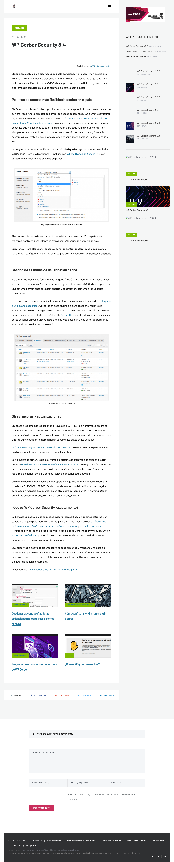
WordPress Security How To (80, 605)
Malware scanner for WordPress (81, 841)
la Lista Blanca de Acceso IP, (82, 154)
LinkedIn (109, 695)
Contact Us (37, 841)
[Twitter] (152, 856)
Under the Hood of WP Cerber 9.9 (141, 51)
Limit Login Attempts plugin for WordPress (59, 853)
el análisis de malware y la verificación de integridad (50, 464)
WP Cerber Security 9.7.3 (148, 136)
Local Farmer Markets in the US (65, 850)
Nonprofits (31, 845)
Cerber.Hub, (67, 315)
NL (128, 853)
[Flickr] (164, 856)
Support (17, 845)
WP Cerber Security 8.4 (101, 66)
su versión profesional (24, 535)
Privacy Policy (158, 841)
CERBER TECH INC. (17, 841)
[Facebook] (158, 856)
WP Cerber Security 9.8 (147, 110)
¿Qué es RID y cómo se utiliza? (82, 664)
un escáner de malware (64, 526)
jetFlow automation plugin (102, 853)
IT (133, 853)
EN (115, 853)
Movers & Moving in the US (34, 850)
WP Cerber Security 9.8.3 (148, 97)
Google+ (64, 695)
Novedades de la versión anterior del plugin (54, 569)
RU (125, 853)
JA (139, 853)
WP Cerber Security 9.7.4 (148, 123)
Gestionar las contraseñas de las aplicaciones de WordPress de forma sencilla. (33, 618)
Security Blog (20, 605)
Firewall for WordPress (111, 841)
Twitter (86, 695)
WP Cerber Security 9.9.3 (137, 46)
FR (121, 853)
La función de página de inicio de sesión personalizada (42, 447)
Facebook (40, 695)
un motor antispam (91, 526)
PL (131, 853)
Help (70, 656)
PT (136, 853)
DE (118, 853)
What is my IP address (136, 841)
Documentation (54, 841)
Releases (19, 28)
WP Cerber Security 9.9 (136, 56)
